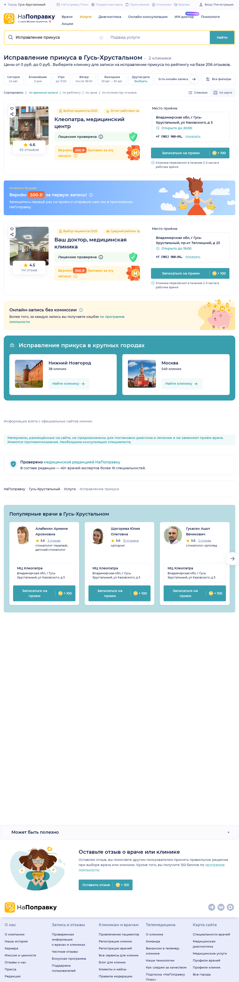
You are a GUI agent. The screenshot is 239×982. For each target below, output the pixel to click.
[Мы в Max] (230, 907)
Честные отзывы (65, 951)
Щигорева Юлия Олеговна (125, 531)
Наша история (16, 941)
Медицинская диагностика (204, 943)
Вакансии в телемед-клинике (163, 950)
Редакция (13, 976)
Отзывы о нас (15, 962)
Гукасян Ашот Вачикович (198, 531)
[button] (56, 37)
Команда (153, 941)
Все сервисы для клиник (119, 955)
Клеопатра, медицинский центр (89, 122)
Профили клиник (207, 967)
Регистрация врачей (115, 948)
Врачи (67, 17)
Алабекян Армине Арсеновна (51, 531)
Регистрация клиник (115, 941)
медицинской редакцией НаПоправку (81, 462)
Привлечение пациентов (119, 934)
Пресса (10, 969)
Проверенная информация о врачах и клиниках (68, 939)
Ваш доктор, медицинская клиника (90, 243)
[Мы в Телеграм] (212, 907)
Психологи (210, 17)
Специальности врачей (211, 934)
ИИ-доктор (184, 17)
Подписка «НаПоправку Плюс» (165, 976)
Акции (67, 24)
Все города (202, 974)
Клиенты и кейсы (112, 969)
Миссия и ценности (20, 955)
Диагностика (109, 17)
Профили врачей (206, 960)
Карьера (11, 948)
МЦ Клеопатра (29, 568)
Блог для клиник (112, 962)
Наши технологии (160, 960)
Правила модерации (115, 976)
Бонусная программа (69, 958)
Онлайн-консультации (148, 17)
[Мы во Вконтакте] (221, 907)
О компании (15, 934)
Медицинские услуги (210, 953)
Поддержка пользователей (64, 968)
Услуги (85, 17)
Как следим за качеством (166, 967)
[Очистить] (101, 38)
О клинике (154, 934)
